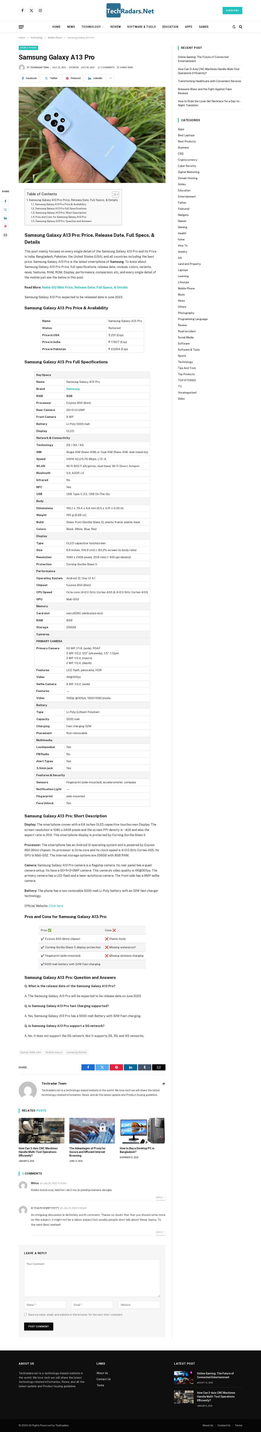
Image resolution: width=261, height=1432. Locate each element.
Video (181, 398)
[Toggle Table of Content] (113, 194)
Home (56, 26)
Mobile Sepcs (54, 1052)
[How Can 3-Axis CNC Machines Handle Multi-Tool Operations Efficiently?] (41, 1131)
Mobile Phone (28, 48)
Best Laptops (186, 135)
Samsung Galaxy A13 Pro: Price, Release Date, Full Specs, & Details (73, 200)
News (71, 26)
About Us (102, 1373)
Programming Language (193, 319)
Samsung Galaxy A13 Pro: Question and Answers (64, 221)
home (181, 239)
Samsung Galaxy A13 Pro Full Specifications (61, 208)
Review (115, 26)
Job (180, 257)
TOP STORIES (187, 380)
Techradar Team (39, 67)
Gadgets (183, 214)
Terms (100, 1385)
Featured (183, 208)
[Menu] (21, 27)
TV (180, 386)
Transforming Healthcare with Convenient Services (209, 81)
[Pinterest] (5, 226)
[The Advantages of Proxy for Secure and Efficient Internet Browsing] (92, 1131)
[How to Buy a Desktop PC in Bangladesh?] (142, 1131)
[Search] (240, 27)
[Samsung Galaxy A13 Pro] (92, 135)
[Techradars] (130, 10)
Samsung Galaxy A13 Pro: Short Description (61, 212)
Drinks (182, 184)
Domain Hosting (188, 178)
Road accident (187, 331)
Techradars (62, 1425)
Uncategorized (187, 392)
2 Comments (108, 67)
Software (184, 343)
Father (182, 202)
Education (170, 26)
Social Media (186, 337)
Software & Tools (141, 26)
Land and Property (189, 263)
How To (182, 245)
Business (183, 147)
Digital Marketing (188, 172)
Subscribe (232, 10)
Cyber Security (187, 165)
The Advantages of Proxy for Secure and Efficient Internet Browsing (87, 1152)
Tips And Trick (187, 368)
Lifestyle (183, 282)
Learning (183, 276)
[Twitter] (5, 209)
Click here (56, 906)
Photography (186, 313)
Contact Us (103, 1379)
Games (204, 26)
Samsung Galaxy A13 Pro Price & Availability (60, 204)
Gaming (182, 227)
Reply (160, 1197)
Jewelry (182, 251)
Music (181, 294)
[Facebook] (5, 201)
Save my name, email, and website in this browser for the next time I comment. (75, 1314)
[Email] (5, 235)
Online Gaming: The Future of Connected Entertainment (215, 1375)
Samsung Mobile (77, 1052)
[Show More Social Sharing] (110, 78)
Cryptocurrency (187, 159)
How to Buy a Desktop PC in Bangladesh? (137, 1150)
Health (182, 233)
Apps (188, 26)
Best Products (187, 141)
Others (182, 306)
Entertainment (187, 196)
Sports (182, 355)
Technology (91, 26)
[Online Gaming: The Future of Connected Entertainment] (184, 1377)
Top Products (186, 374)
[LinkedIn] (5, 218)
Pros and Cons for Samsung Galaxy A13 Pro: (61, 217)
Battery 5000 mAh (31, 1052)
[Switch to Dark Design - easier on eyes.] (234, 27)
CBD (181, 153)
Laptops (183, 270)
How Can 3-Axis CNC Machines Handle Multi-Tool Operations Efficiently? (38, 1152)
